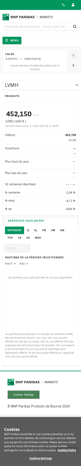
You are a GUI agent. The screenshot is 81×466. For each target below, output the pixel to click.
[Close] (76, 422)
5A (28, 237)
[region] (40, 441)
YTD (10, 237)
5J (35, 230)
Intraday (14, 230)
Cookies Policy (66, 450)
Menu (14, 40)
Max (38, 237)
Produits (12, 96)
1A (19, 237)
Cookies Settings (23, 394)
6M (62, 230)
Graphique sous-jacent (26, 220)
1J (28, 230)
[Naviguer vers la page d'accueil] (27, 17)
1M (44, 230)
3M (53, 230)
